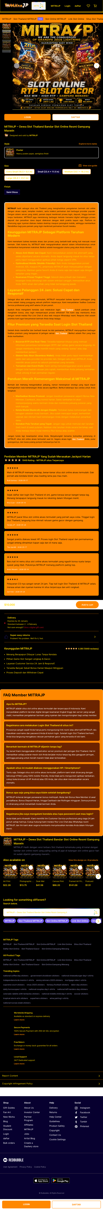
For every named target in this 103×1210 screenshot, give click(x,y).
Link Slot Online (76, 19)
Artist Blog (29, 1138)
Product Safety (57, 1126)
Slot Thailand (67, 309)
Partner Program (28, 1118)
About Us (29, 1107)
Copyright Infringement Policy (17, 1083)
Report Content (10, 1075)
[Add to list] (14, 867)
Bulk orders (9, 1143)
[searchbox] (51, 912)
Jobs (26, 1134)
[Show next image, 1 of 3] (96, 65)
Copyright (54, 1130)
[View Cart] (95, 6)
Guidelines (54, 1121)
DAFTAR (76, 1204)
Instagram (85, 1107)
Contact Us (55, 1135)
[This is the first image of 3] (16, 65)
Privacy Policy (26, 1167)
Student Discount (7, 1128)
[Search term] (41, 6)
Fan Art (7, 1112)
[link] (9, 921)
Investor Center (32, 1112)
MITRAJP (6, 19)
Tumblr (83, 1121)
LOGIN (26, 1204)
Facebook (85, 1112)
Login (6, 1134)
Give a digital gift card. (34, 627)
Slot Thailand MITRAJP (27, 19)
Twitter (83, 1117)
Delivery (53, 1107)
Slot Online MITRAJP (55, 19)
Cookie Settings (57, 1139)
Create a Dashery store (31, 1145)
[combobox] (38, 6)
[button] (6, 26)
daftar (6, 1138)
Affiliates (28, 1124)
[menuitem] (6, 19)
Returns (53, 1112)
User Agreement (10, 1167)
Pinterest (84, 1126)
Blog (5, 1121)
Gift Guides (9, 1107)
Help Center (55, 1116)
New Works (9, 1116)
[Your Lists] (88, 6)
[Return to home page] (16, 6)
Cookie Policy (40, 1167)
